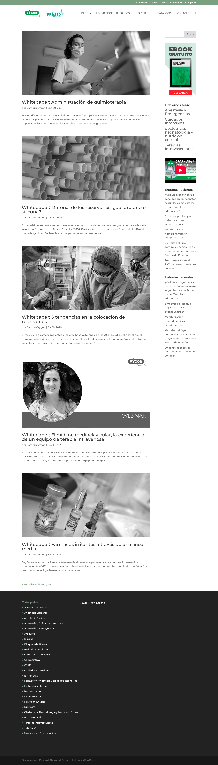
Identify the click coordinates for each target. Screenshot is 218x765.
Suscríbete (145, 13)
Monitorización (33, 691)
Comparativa (32, 659)
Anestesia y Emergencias (177, 112)
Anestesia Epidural (35, 612)
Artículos (29, 633)
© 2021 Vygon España (92, 602)
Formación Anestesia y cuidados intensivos (50, 680)
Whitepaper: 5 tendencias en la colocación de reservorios (73, 319)
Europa (189, 3)
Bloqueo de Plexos (35, 644)
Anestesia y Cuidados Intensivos (44, 623)
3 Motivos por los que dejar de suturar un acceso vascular (178, 220)
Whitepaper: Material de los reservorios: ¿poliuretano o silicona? (84, 210)
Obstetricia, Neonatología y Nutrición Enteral (51, 712)
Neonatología (32, 696)
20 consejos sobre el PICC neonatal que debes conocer (180, 264)
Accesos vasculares (35, 607)
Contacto (182, 13)
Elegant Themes (49, 760)
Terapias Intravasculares (179, 147)
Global (164, 3)
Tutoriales (30, 728)
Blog (84, 13)
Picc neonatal (32, 717)
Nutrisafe (29, 706)
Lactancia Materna (35, 686)
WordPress (89, 760)
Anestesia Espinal (35, 618)
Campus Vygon (36, 107)
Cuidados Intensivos (174, 121)
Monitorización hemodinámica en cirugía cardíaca (176, 233)
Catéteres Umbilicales (37, 654)
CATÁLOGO (164, 13)
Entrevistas (31, 675)
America (174, 3)
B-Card (28, 639)
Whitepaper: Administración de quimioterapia (74, 102)
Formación (104, 13)
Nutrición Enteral (34, 701)
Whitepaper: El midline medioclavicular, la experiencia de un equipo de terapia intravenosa (83, 437)
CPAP (27, 665)
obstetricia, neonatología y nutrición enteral (179, 134)
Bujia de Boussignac (36, 649)
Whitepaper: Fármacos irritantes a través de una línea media (82, 546)
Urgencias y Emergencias (40, 733)
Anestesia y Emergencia (39, 628)
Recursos (123, 13)
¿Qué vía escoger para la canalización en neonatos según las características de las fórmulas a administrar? (180, 202)
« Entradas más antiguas (36, 584)
